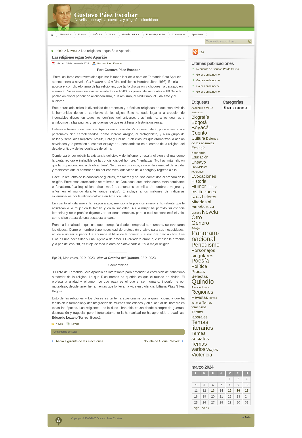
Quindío (202, 281)
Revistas (199, 297)
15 (229, 390)
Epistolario (197, 34)
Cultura (198, 138)
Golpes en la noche (208, 74)
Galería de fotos (131, 34)
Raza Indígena (200, 287)
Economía (198, 152)
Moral (210, 207)
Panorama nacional (206, 235)
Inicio (52, 34)
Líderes (209, 196)
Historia (198, 181)
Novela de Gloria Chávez (161, 341)
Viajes (212, 349)
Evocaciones (203, 176)
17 (246, 390)
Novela (72, 51)
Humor (198, 186)
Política (199, 266)
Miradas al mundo (201, 204)
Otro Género (200, 220)
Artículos (97, 34)
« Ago (195, 407)
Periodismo (205, 245)
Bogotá (199, 122)
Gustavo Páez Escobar (106, 14)
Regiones (202, 292)
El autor (82, 34)
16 (238, 390)
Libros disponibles (155, 34)
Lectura (196, 197)
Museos (196, 212)
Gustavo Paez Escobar (109, 63)
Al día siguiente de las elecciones (79, 341)
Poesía (200, 261)
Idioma (212, 187)
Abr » (205, 407)
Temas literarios (202, 325)
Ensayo (198, 162)
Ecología (198, 148)
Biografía (200, 117)
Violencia (201, 355)
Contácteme (178, 34)
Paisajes (196, 228)
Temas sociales (200, 336)
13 (213, 390)
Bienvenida (65, 34)
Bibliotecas (197, 112)
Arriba (248, 417)
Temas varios (199, 346)
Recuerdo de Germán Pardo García (217, 69)
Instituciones (203, 191)
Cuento (199, 133)
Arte (209, 108)
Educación (199, 157)
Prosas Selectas (199, 274)
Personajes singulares (203, 253)
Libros (112, 34)
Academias (198, 108)
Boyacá (200, 127)
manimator (59, 420)
